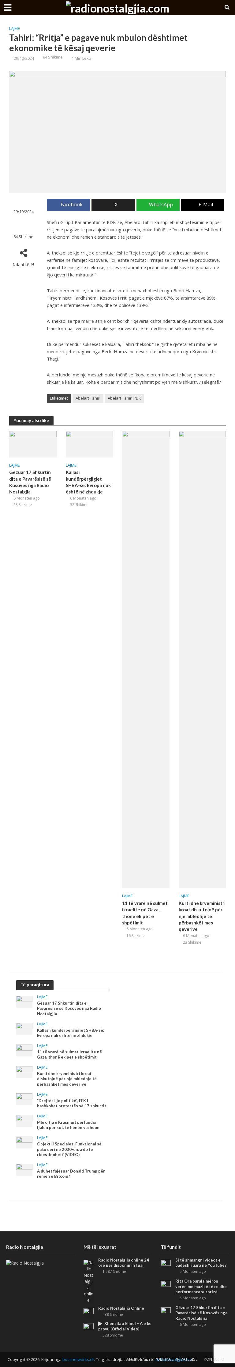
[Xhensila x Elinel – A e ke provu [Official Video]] (89, 1327)
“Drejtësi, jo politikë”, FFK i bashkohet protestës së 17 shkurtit (71, 1103)
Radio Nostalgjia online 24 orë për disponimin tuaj (123, 1263)
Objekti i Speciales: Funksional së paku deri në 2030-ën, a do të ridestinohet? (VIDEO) (69, 1149)
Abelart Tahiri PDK (124, 398)
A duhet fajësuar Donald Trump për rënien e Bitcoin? (71, 1174)
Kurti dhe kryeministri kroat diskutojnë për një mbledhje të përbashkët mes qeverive (202, 916)
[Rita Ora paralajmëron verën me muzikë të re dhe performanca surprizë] (166, 1284)
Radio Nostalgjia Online (121, 1308)
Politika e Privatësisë (176, 1359)
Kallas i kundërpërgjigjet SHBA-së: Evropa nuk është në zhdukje (88, 481)
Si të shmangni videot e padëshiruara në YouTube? (200, 1263)
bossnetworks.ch (78, 1359)
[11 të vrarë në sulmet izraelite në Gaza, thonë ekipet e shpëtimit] (146, 659)
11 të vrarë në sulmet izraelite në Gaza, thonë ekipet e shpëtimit (145, 912)
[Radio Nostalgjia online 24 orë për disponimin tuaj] (89, 1281)
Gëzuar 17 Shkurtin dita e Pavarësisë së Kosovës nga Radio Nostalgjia (30, 481)
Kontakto (214, 1359)
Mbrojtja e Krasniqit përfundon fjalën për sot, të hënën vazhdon (68, 1125)
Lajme (14, 28)
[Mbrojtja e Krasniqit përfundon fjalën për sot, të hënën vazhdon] (24, 1120)
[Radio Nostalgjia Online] (89, 1312)
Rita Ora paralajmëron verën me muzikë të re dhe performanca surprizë (201, 1286)
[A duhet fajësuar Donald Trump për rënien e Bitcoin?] (24, 1169)
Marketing (137, 1359)
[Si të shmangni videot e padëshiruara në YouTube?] (166, 1263)
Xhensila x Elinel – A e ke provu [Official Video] (124, 1326)
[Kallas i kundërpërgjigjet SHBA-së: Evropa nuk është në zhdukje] (89, 443)
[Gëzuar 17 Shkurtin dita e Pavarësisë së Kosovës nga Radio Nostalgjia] (33, 443)
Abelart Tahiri (88, 398)
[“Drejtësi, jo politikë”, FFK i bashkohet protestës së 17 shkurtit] (24, 1099)
